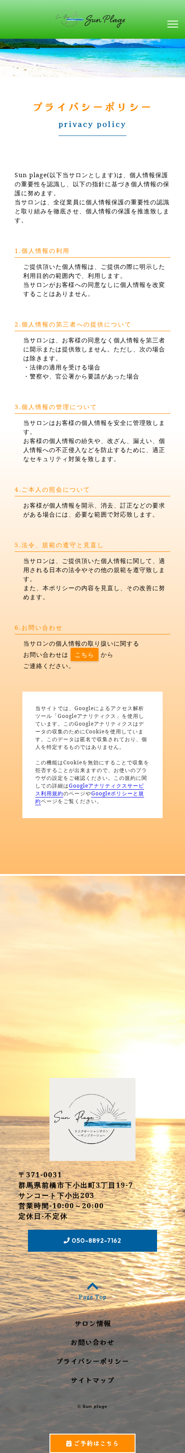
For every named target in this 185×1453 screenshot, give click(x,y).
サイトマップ (92, 1380)
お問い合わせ (92, 1342)
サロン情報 (92, 1323)
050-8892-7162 (95, 1240)
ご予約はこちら (95, 1443)
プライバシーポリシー (92, 1361)
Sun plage (95, 1406)
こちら (84, 654)
